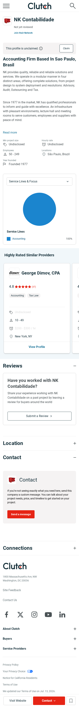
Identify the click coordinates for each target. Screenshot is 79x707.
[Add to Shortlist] (71, 701)
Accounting (18, 238)
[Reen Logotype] (14, 273)
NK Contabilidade (34, 20)
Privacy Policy (11, 664)
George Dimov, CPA (40, 273)
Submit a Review (37, 416)
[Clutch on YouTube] (48, 614)
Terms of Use (10, 684)
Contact (47, 700)
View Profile (37, 347)
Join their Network (23, 33)
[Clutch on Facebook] (6, 614)
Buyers (7, 638)
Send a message (21, 514)
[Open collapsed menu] (6, 5)
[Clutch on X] (20, 614)
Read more (10, 132)
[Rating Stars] (23, 287)
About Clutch (11, 629)
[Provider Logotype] (7, 20)
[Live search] (72, 5)
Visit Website (17, 700)
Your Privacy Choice (14, 671)
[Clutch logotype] (39, 6)
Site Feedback (12, 590)
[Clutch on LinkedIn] (62, 614)
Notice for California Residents (20, 677)
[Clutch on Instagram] (34, 614)
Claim (66, 48)
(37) (34, 287)
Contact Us (10, 600)
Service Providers (14, 648)
